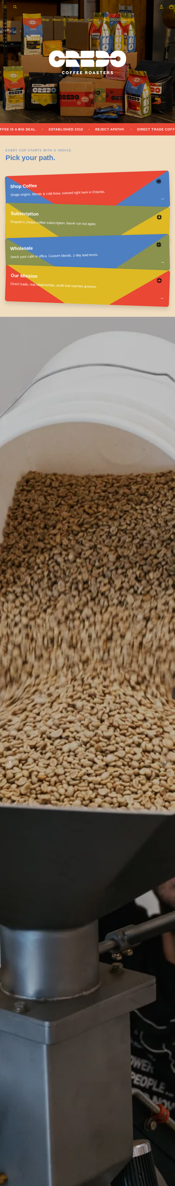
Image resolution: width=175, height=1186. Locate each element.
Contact (93, 19)
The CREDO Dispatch (118, 19)
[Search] (15, 7)
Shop (45, 19)
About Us (59, 19)
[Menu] (5, 7)
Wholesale (76, 19)
